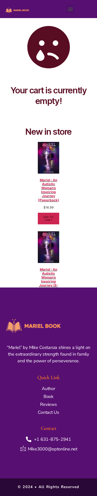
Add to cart (48, 218)
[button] (70, 9)
